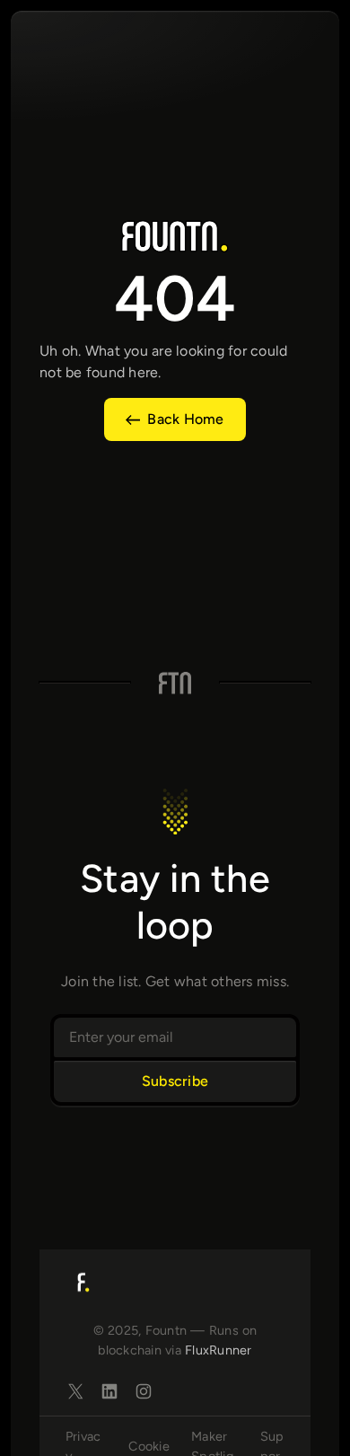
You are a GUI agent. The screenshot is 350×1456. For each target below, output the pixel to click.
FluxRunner (218, 1350)
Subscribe (175, 1081)
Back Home (185, 419)
